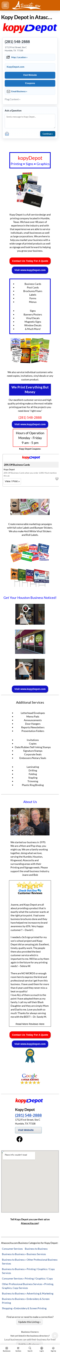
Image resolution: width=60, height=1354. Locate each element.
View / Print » (12, 481)
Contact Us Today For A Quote (30, 261)
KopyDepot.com (15, 66)
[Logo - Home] (26, 5)
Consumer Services (12, 1248)
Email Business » (19, 91)
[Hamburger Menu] (5, 5)
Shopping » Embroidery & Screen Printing (24, 1308)
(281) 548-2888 (17, 42)
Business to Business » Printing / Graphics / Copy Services (28, 1271)
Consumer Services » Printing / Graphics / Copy (27, 1278)
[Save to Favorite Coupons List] (57, 478)
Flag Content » (12, 99)
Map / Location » (19, 57)
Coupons (30, 83)
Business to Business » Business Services (24, 1254)
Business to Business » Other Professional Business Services (29, 1261)
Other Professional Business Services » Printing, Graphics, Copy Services (28, 1285)
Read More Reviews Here (30, 1024)
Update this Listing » (29, 1321)
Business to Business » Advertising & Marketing (27, 1293)
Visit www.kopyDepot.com (30, 270)
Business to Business (36, 1248)
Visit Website (30, 75)
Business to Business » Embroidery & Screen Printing (26, 1300)
